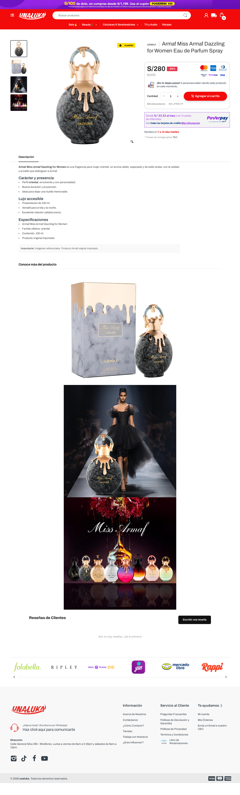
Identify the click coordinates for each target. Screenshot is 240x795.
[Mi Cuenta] (206, 15)
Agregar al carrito (207, 96)
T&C (175, 137)
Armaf (151, 44)
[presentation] (14, 677)
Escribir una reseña (194, 619)
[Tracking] (214, 15)
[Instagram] (13, 758)
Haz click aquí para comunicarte (49, 729)
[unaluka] (32, 15)
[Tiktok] (24, 758)
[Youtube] (44, 758)
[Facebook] (34, 758)
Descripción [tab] (26, 156)
